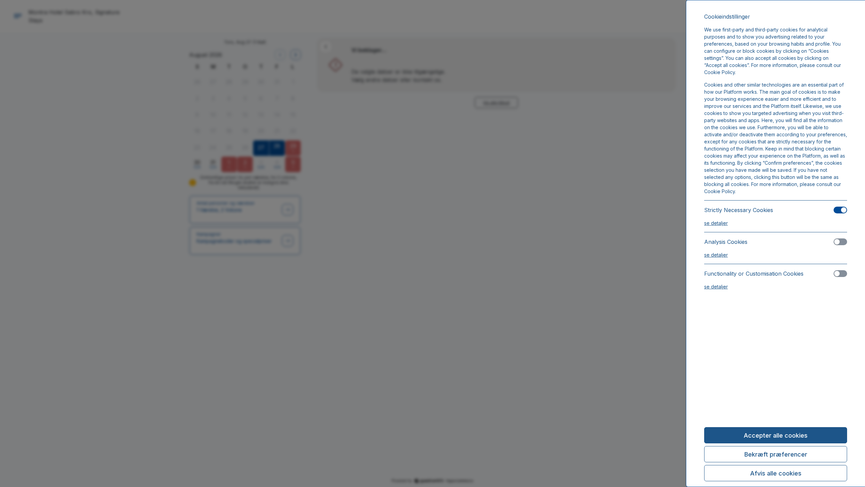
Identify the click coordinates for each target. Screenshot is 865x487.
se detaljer (716, 223)
